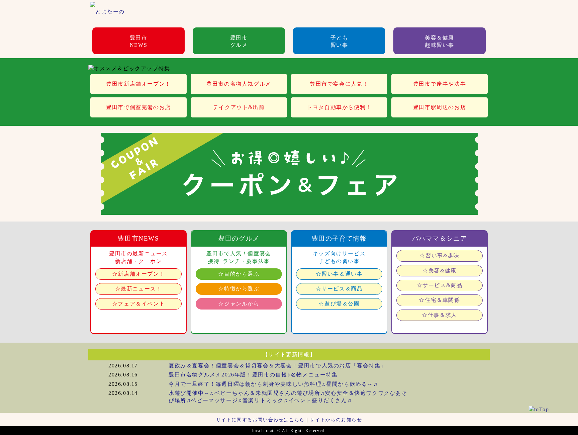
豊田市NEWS (139, 41)
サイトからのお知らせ (336, 419)
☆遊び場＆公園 (339, 304)
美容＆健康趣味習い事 (439, 41)
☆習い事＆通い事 (339, 274)
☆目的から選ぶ (238, 274)
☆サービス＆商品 (339, 288)
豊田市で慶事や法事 (439, 84)
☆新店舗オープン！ (138, 274)
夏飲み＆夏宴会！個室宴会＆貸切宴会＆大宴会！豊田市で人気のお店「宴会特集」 (277, 365)
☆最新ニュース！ (138, 288)
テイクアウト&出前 (239, 107)
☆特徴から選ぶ (238, 288)
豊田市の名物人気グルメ (238, 84)
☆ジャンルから (238, 304)
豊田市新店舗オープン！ (138, 84)
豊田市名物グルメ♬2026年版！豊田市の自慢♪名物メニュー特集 (253, 374)
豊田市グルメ (239, 41)
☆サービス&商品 (440, 285)
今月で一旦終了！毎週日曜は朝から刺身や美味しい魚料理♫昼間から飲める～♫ (273, 384)
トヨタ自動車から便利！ (339, 107)
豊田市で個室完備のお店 (138, 107)
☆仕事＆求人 (439, 315)
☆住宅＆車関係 (439, 300)
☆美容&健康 (439, 270)
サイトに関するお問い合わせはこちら (260, 419)
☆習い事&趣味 (439, 255)
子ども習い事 (339, 41)
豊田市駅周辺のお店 (439, 107)
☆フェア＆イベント (138, 304)
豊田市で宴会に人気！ (339, 84)
